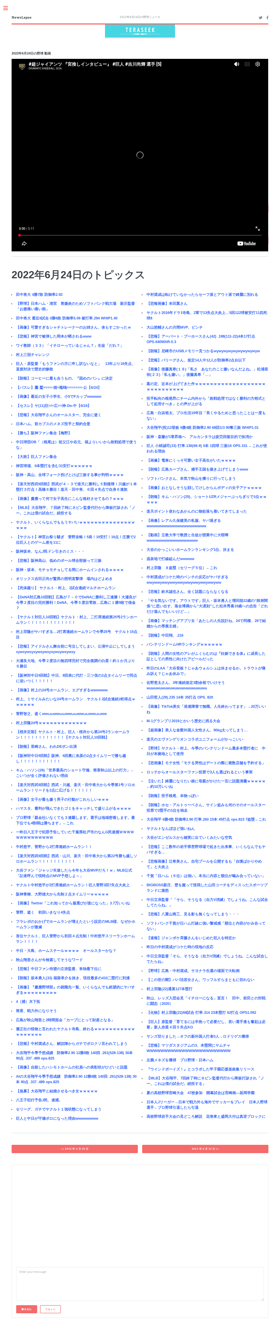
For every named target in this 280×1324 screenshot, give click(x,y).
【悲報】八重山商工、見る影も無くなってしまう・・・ (193, 914)
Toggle (8, 8)
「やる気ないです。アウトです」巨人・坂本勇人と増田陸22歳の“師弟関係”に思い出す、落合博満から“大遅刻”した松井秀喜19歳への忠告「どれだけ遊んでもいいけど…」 (207, 606)
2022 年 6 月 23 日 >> (205, 1148)
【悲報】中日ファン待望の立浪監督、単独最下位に (59, 969)
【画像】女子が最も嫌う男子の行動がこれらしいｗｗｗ (62, 799)
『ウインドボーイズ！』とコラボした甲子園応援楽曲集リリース (200, 1069)
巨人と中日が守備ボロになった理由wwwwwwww (57, 1118)
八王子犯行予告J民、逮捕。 (39, 1100)
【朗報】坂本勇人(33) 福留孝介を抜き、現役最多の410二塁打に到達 (73, 978)
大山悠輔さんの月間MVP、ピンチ (175, 327)
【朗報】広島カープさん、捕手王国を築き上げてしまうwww (197, 469)
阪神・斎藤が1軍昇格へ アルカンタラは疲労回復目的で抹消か (200, 437)
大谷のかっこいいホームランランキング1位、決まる (190, 550)
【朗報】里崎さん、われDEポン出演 (46, 746)
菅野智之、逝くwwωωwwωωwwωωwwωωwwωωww (61, 714)
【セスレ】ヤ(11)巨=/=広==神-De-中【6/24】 (53, 406)
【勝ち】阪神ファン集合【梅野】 (44, 433)
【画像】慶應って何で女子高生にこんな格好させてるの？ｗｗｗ (70, 499)
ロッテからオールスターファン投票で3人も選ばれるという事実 (200, 772)
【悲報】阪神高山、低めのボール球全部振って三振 (59, 561)
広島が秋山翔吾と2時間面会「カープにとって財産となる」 (65, 1020)
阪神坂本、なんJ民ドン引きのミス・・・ (50, 551)
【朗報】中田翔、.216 (165, 635)
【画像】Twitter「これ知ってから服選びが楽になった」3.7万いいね (73, 903)
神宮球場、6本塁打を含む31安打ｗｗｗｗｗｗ (54, 466)
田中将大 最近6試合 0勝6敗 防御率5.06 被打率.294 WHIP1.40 (66, 318)
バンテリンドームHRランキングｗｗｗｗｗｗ (184, 644)
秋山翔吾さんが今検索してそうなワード (49, 960)
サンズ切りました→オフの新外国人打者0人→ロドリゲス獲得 (198, 1036)
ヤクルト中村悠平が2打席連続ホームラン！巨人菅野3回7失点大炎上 (73, 885)
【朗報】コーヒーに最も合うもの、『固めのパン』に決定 (64, 378)
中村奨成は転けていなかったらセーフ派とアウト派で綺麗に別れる (202, 294)
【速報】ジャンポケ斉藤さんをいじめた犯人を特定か (191, 938)
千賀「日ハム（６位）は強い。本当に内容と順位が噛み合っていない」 (206, 876)
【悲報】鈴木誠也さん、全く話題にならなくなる (187, 592)
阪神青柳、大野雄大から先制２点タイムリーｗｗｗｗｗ (62, 894)
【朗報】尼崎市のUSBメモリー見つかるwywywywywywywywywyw (203, 351)
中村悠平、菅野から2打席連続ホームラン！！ (54, 847)
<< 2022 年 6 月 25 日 (74, 1148)
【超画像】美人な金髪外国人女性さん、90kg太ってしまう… (197, 730)
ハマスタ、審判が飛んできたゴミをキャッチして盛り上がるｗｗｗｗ (73, 808)
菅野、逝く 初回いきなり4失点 (43, 912)
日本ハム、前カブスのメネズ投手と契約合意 (53, 424)
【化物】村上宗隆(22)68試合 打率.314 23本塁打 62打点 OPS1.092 (201, 1013)
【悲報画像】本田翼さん (167, 303)
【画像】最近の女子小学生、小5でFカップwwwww (58, 396)
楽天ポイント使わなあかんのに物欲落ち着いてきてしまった (197, 511)
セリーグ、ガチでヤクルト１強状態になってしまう (59, 1109)
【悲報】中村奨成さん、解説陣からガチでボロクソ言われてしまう (72, 1044)
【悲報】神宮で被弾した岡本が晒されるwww (53, 336)
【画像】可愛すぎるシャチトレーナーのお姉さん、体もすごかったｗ (73, 327)
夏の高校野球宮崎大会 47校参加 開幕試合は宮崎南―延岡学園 (201, 1093)
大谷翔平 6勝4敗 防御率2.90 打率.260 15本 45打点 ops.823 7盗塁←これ (206, 819)
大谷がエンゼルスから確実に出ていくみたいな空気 (189, 837)
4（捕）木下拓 (28, 1002)
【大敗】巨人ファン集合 (36, 457)
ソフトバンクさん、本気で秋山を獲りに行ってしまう (191, 478)
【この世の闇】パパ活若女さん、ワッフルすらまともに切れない (200, 980)
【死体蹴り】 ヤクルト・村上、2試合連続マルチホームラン (66, 588)
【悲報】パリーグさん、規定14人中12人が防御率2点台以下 (196, 360)
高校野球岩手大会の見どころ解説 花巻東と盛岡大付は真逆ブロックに (206, 1116)
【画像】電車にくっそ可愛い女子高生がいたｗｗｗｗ (191, 460)
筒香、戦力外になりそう (36, 1011)
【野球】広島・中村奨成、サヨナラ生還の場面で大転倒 (193, 971)
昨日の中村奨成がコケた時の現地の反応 (180, 947)
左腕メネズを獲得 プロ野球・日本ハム (180, 1060)
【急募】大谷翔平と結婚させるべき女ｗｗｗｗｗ (57, 1091)
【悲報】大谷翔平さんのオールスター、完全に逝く (59, 415)
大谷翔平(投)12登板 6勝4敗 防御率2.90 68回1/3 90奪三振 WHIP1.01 (203, 428)
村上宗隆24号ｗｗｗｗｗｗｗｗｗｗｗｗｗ (51, 723)
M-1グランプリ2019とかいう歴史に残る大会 (183, 721)
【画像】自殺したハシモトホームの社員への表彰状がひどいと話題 (72, 1067)
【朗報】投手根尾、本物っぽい (173, 796)
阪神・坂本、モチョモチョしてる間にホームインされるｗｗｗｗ (70, 570)
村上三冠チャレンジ (32, 355)
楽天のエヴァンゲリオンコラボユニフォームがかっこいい (195, 739)
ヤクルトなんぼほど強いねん (171, 829)
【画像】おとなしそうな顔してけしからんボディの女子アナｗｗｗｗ (204, 488)
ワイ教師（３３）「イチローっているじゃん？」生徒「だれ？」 (70, 345)
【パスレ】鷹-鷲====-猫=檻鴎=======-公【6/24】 (59, 387)
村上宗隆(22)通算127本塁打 (169, 989)
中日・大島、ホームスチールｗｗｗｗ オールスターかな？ (66, 951)
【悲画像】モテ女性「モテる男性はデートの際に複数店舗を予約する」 (206, 763)
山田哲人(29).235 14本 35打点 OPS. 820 (180, 697)
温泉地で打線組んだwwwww (170, 559)
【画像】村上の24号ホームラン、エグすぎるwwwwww (62, 690)
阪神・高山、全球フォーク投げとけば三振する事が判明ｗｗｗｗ (70, 475)
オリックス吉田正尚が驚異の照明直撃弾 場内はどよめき (64, 579)
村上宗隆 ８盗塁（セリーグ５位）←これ (182, 568)
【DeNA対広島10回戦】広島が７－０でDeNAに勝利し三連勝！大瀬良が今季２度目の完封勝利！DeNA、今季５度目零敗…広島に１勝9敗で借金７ (76, 602)
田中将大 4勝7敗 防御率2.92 (39, 294)
